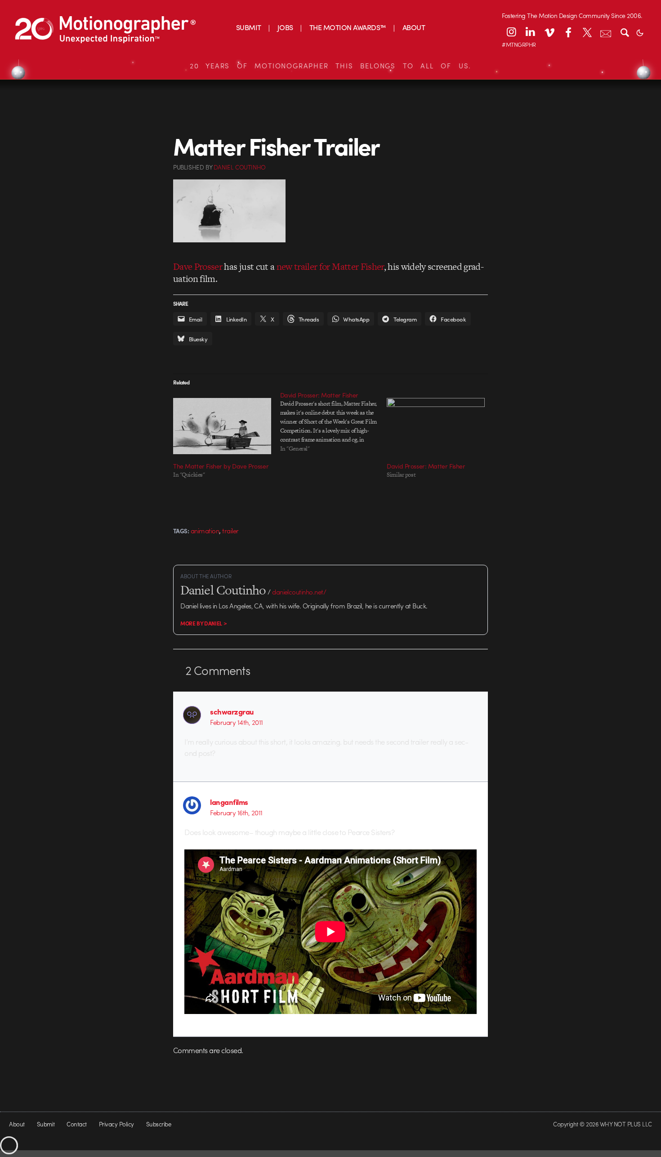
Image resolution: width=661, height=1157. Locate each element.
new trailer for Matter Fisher (330, 266)
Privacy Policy (116, 1124)
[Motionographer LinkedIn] (530, 32)
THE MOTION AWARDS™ (347, 27)
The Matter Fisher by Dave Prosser (220, 465)
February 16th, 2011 (236, 812)
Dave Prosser (197, 266)
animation (205, 531)
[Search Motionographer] (624, 32)
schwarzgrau (232, 711)
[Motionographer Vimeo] (549, 32)
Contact (76, 1124)
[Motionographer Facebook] (568, 32)
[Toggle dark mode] (639, 32)
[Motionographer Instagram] (511, 32)
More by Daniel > (203, 623)
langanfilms (229, 801)
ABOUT (413, 27)
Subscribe (158, 1124)
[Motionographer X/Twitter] (587, 32)
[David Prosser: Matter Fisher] (333, 421)
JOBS (285, 27)
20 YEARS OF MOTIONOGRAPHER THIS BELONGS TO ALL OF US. (330, 66)
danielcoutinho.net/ (299, 592)
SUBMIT (248, 27)
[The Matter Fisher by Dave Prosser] (222, 426)
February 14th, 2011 (236, 722)
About (16, 1124)
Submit (46, 1124)
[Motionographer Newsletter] (606, 32)
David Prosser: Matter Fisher (426, 465)
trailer (230, 531)
